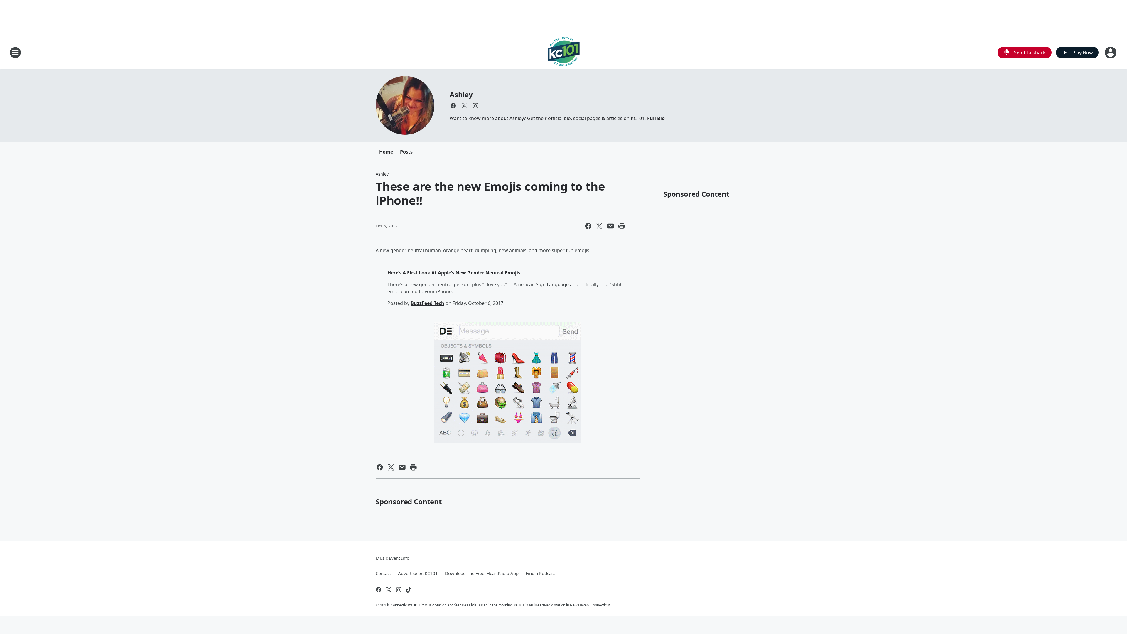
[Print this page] (622, 226)
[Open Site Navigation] (15, 52)
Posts (406, 152)
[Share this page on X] (599, 226)
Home (386, 152)
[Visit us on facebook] (453, 105)
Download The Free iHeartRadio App (482, 573)
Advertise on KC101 (418, 573)
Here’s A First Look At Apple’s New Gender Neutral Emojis (453, 272)
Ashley (461, 94)
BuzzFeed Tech (427, 303)
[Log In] (1111, 52)
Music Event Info (392, 558)
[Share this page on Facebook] (588, 226)
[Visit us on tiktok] (408, 589)
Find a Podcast (540, 573)
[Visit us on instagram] (475, 105)
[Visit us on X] (464, 105)
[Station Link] (563, 52)
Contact (383, 573)
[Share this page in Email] (610, 226)
